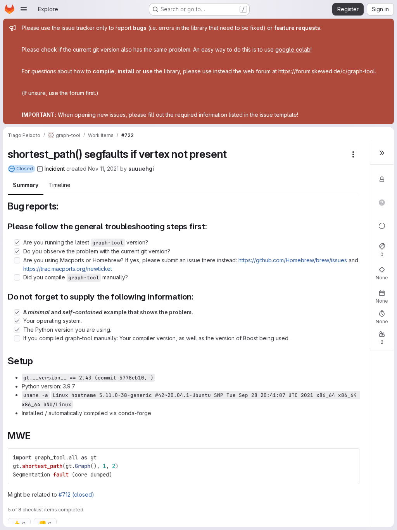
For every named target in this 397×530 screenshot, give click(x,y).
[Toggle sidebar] (382, 153)
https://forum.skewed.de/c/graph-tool (326, 71)
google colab (293, 49)
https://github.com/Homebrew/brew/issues (292, 260)
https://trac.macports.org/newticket (67, 268)
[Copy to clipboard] (350, 457)
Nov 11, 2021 (103, 168)
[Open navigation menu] (23, 9)
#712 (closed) (76, 494)
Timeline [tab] (59, 185)
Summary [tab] (25, 185)
